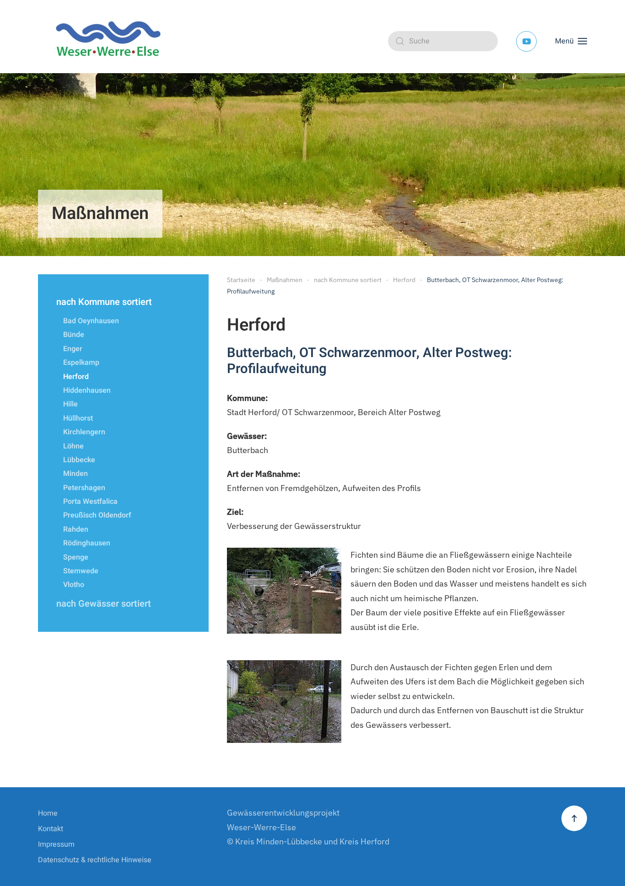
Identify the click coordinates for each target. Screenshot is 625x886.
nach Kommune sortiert (104, 302)
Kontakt (50, 828)
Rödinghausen (86, 543)
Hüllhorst (78, 418)
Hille (70, 404)
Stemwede (80, 571)
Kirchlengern (84, 432)
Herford (76, 376)
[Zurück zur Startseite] (111, 41)
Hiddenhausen (87, 390)
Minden (75, 473)
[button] (571, 41)
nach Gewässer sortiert (103, 603)
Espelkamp (81, 362)
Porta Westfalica (90, 501)
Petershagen (84, 487)
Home (48, 813)
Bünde (73, 334)
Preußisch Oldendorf (97, 515)
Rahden (75, 529)
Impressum (56, 844)
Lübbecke (79, 459)
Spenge (75, 557)
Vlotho (73, 584)
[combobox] (443, 41)
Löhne (73, 446)
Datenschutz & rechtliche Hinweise (94, 859)
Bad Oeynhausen (91, 320)
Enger (72, 348)
